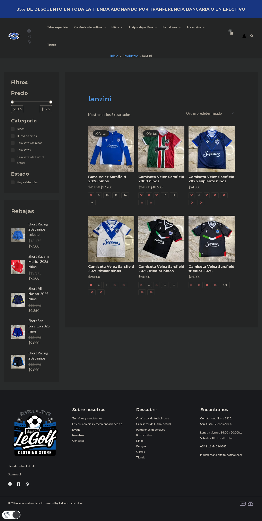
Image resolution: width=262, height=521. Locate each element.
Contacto (78, 440)
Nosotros (78, 435)
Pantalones (170, 27)
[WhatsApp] (29, 42)
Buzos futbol (144, 435)
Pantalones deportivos (150, 429)
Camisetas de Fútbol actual (153, 424)
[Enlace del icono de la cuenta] (244, 36)
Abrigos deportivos (141, 27)
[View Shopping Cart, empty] (231, 36)
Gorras (140, 451)
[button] (104, 27)
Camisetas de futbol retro (152, 418)
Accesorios (194, 27)
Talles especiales (58, 27)
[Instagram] (29, 36)
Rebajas (141, 446)
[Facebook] (29, 31)
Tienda (51, 44)
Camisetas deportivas (88, 27)
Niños (115, 27)
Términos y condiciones (87, 418)
